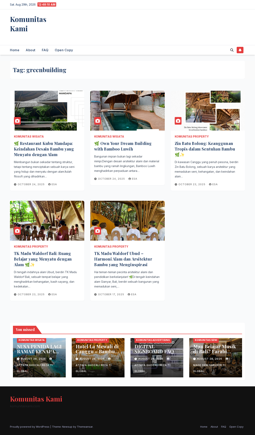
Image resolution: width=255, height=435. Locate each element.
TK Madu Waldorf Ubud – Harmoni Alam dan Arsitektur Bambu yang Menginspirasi (123, 259)
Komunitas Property (192, 136)
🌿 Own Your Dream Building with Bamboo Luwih (123, 146)
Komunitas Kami (28, 23)
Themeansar (85, 426)
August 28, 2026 (34, 358)
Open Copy (64, 50)
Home (14, 50)
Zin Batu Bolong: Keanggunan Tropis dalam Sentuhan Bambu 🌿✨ (205, 149)
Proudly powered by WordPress (30, 426)
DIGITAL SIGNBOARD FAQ (154, 348)
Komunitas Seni (206, 340)
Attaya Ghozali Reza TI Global (35, 368)
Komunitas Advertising (153, 340)
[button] (231, 50)
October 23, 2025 (192, 184)
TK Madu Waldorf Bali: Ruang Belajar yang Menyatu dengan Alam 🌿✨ (43, 259)
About (30, 50)
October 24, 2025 (31, 184)
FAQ (45, 50)
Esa (54, 184)
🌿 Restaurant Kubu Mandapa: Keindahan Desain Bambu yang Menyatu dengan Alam (44, 149)
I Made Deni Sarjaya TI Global (211, 365)
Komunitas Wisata (29, 136)
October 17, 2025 (111, 294)
